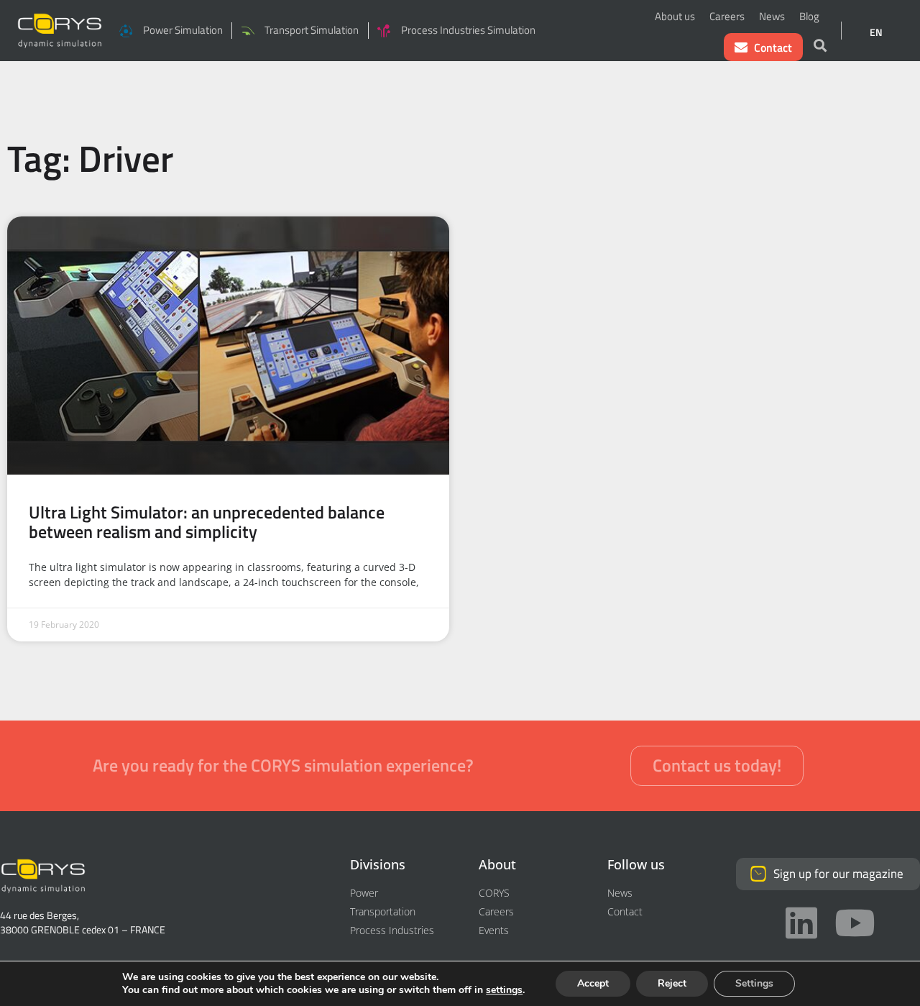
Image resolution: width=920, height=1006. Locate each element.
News (772, 16)
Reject (672, 983)
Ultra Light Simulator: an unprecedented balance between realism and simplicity (207, 521)
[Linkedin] (801, 923)
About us (675, 16)
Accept (593, 983)
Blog (809, 16)
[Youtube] (855, 923)
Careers (727, 16)
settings (504, 990)
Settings (754, 983)
